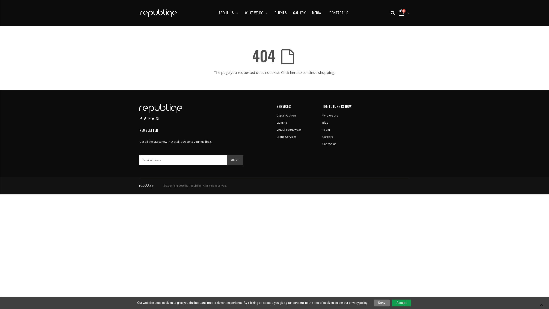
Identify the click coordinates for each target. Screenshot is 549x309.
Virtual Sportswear (289, 130)
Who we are (330, 115)
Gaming (282, 122)
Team (326, 130)
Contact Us (329, 144)
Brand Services (287, 137)
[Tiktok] (145, 119)
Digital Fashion (286, 115)
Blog (325, 122)
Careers (327, 137)
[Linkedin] (149, 119)
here (293, 72)
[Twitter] (153, 119)
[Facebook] (141, 119)
